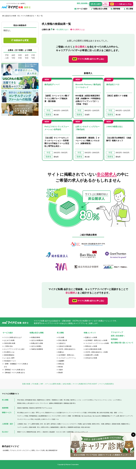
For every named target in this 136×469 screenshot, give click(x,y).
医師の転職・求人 (34, 427)
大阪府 (60, 369)
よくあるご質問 (9, 358)
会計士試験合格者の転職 (93, 349)
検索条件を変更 (21, 40)
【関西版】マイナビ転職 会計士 (14, 369)
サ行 (20, 55)
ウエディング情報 (22, 416)
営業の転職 (26, 384)
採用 (32, 450)
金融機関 (61, 361)
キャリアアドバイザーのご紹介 (14, 349)
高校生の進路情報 (22, 408)
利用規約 (114, 339)
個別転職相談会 (9, 355)
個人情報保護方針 (52, 450)
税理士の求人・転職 (98, 424)
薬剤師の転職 (116, 424)
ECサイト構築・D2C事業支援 (71, 416)
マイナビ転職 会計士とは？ (13, 337)
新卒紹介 (53, 424)
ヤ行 (20, 58)
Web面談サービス (10, 361)
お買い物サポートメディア (124, 416)
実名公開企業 (62, 340)
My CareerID (96, 416)
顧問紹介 (108, 424)
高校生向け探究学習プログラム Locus (40, 408)
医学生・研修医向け (52, 400)
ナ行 (33, 55)
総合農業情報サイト (44, 416)
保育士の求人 (45, 427)
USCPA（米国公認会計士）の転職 (96, 352)
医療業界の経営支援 (74, 427)
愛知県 (60, 372)
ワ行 (33, 58)
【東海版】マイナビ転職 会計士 (14, 372)
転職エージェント (63, 424)
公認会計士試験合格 (64, 346)
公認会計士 (62, 343)
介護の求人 (63, 427)
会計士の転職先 (36, 346)
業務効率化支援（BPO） (34, 432)
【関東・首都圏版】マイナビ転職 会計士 (16, 365)
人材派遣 (20, 424)
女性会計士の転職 (91, 358)
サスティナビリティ (23, 450)
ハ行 (7, 58)
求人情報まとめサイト (24, 412)
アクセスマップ (117, 332)
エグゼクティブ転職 (75, 424)
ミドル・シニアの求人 (114, 400)
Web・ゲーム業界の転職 (31, 424)
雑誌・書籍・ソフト (116, 412)
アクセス (13, 450)
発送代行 (45, 432)
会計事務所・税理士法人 (66, 355)
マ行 (13, 58)
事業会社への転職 (91, 346)
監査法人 (61, 352)
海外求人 (73, 400)
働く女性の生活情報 (103, 412)
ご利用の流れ (8, 346)
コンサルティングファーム (67, 358)
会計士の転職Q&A (37, 340)
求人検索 (61, 337)
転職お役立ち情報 (37, 343)
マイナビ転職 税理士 (106, 384)
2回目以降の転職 (9, 343)
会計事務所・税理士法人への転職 (96, 340)
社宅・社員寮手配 (68, 432)
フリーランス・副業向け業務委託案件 (51, 403)
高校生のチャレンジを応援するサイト (56, 412)
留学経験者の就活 (30, 400)
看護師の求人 (125, 424)
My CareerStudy (86, 416)
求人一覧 (40, 16)
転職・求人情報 (64, 400)
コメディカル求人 (22, 427)
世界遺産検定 (33, 416)
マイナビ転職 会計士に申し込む (88, 59)
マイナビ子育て (56, 416)
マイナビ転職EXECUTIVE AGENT (85, 384)
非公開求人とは (79, 30)
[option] (88, 256)
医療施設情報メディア (108, 416)
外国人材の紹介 (85, 427)
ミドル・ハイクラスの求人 (85, 400)
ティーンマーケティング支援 (77, 412)
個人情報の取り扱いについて (122, 343)
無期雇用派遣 (54, 427)
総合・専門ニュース (38, 412)
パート (104, 400)
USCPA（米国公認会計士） (67, 349)
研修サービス (21, 432)
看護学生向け (41, 400)
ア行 (7, 55)
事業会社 (61, 364)
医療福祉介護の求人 (70, 403)
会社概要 (5, 450)
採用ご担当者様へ (83, 3)
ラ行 (26, 58)
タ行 (26, 55)
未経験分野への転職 (91, 355)
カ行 (13, 55)
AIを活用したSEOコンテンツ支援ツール (47, 419)
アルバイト (97, 400)
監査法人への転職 (91, 337)
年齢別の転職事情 (37, 349)
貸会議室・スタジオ (55, 432)
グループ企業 (40, 450)
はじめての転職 (9, 340)
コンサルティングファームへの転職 (97, 343)
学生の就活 (20, 400)
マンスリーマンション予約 (25, 419)
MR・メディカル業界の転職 (51, 384)
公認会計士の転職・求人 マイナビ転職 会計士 (19, 16)
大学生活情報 (92, 412)
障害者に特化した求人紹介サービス (28, 403)
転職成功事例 (35, 337)
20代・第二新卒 (45, 424)
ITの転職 (35, 384)
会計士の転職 (87, 424)
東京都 (60, 367)
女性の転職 (67, 384)
